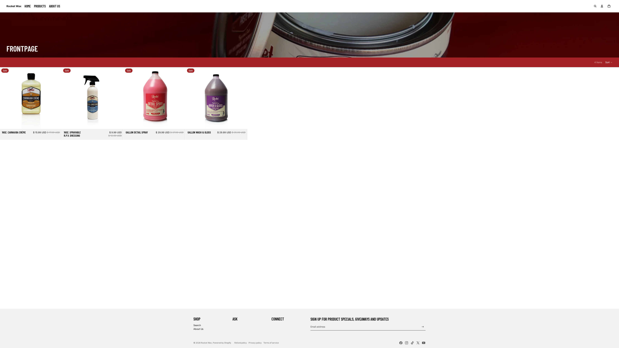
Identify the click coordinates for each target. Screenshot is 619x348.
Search (197, 325)
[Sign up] (423, 327)
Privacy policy (255, 343)
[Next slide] (57, 98)
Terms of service (271, 343)
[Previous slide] (5, 98)
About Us (198, 329)
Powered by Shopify (222, 343)
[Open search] (595, 6)
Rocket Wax (206, 343)
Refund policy (240, 343)
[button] (609, 62)
